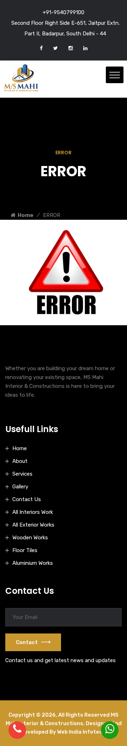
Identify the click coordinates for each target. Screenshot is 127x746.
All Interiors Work (32, 512)
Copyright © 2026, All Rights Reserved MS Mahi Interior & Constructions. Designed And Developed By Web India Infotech (64, 723)
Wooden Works (30, 537)
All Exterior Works (33, 525)
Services (22, 474)
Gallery (20, 486)
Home (25, 215)
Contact (27, 642)
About (20, 461)
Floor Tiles (24, 550)
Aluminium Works (32, 563)
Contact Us (26, 499)
